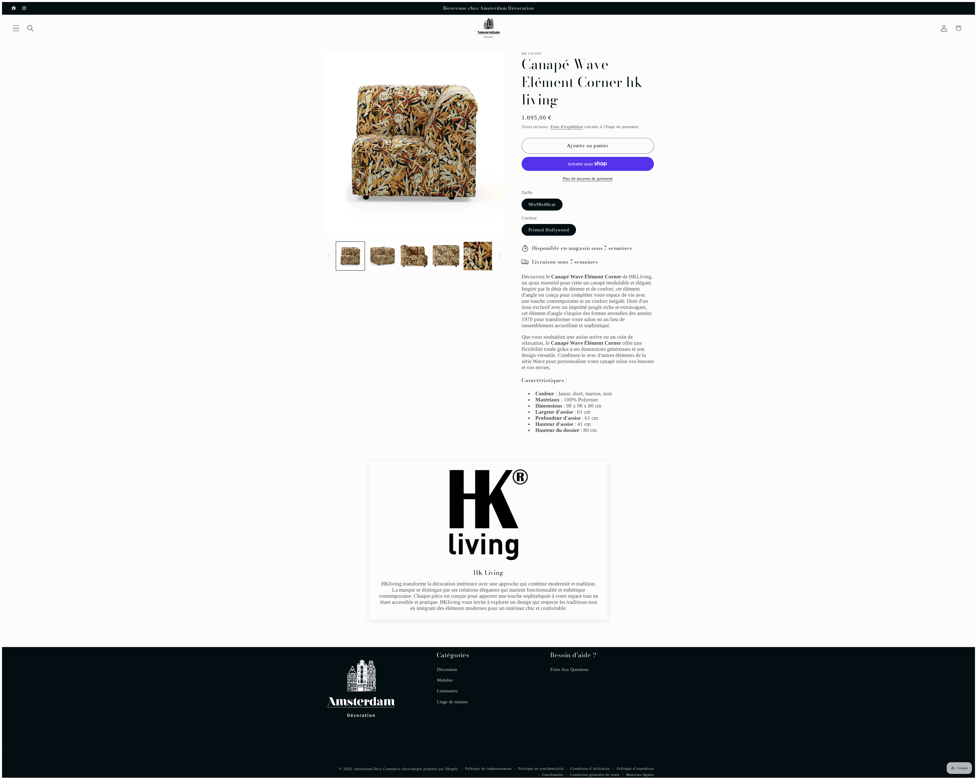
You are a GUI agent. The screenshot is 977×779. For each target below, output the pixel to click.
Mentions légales (640, 774)
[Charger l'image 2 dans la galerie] (382, 256)
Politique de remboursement (488, 768)
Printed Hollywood (548, 229)
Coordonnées (552, 774)
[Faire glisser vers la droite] (499, 256)
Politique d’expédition (635, 768)
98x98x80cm (542, 204)
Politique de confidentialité (541, 768)
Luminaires (447, 690)
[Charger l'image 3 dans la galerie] (414, 256)
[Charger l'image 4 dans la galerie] (446, 256)
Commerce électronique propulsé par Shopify (420, 769)
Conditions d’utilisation (590, 768)
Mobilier (445, 679)
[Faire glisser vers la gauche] (328, 256)
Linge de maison (452, 701)
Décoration (447, 669)
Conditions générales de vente (594, 774)
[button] (16, 28)
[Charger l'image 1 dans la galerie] (350, 256)
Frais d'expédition (567, 127)
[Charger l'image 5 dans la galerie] (478, 256)
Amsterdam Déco (368, 769)
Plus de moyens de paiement (588, 179)
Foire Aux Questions (569, 669)
